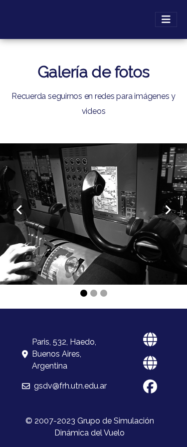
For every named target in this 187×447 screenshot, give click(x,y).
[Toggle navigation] (166, 19)
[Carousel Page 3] (103, 293)
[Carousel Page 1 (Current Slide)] (83, 293)
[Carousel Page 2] (93, 293)
